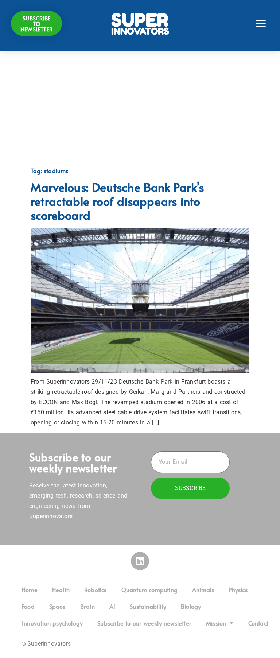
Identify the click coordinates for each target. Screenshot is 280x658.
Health (61, 589)
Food (28, 606)
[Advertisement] (140, 109)
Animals (203, 589)
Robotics (95, 589)
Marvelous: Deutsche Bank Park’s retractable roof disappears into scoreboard (117, 201)
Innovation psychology (52, 623)
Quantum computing (149, 589)
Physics (238, 589)
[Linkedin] (140, 561)
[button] (261, 23)
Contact (258, 623)
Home (30, 589)
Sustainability (148, 606)
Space (57, 606)
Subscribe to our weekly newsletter (144, 623)
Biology (191, 606)
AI (112, 606)
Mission (216, 623)
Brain (87, 606)
